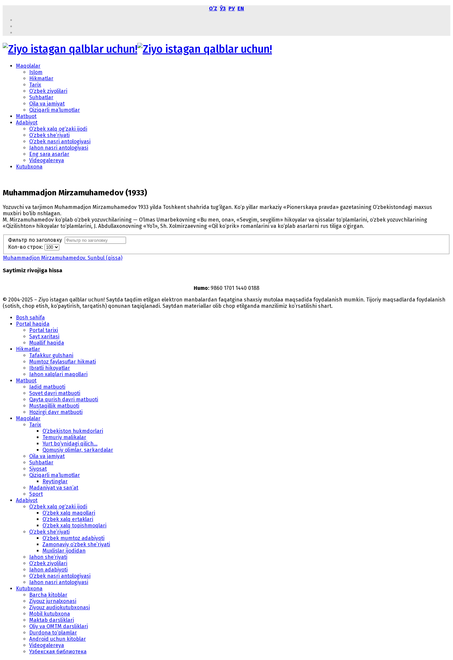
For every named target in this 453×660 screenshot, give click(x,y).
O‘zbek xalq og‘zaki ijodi (58, 129)
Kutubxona (29, 167)
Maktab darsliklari (51, 620)
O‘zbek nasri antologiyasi (60, 141)
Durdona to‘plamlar (53, 632)
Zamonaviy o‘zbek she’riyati (76, 544)
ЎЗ (223, 8)
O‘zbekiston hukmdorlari (72, 431)
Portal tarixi (43, 330)
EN (240, 8)
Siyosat (38, 469)
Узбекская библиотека (58, 651)
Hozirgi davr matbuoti (56, 412)
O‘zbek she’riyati (49, 135)
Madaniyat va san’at (53, 488)
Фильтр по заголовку (36, 240)
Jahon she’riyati (48, 557)
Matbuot (26, 116)
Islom (35, 72)
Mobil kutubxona (49, 614)
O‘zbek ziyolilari (48, 91)
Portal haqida (32, 324)
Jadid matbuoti (47, 387)
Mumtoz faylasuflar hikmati (62, 362)
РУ (231, 8)
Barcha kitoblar (48, 595)
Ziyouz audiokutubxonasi (59, 607)
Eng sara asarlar (49, 154)
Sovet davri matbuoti (54, 393)
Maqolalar (28, 66)
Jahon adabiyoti (48, 569)
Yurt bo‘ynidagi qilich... (69, 443)
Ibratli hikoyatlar (49, 368)
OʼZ (213, 8)
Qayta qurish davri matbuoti (63, 399)
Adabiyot (26, 122)
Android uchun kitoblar (57, 639)
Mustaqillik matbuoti (54, 406)
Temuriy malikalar (64, 437)
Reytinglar (55, 481)
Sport (36, 494)
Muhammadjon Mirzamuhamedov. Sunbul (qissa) (62, 258)
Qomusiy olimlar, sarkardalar (77, 450)
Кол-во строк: (26, 247)
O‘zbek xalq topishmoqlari (74, 525)
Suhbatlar (41, 97)
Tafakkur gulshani (51, 355)
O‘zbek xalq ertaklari (67, 519)
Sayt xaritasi (44, 336)
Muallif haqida (46, 343)
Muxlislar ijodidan (64, 551)
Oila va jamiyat (47, 103)
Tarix (35, 85)
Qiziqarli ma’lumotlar (54, 110)
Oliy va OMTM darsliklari (58, 626)
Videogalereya (46, 160)
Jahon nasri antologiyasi (58, 148)
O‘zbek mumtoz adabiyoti (73, 538)
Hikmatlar (41, 78)
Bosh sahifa (30, 317)
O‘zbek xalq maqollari (68, 513)
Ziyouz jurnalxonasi (52, 601)
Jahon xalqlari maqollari (58, 374)
